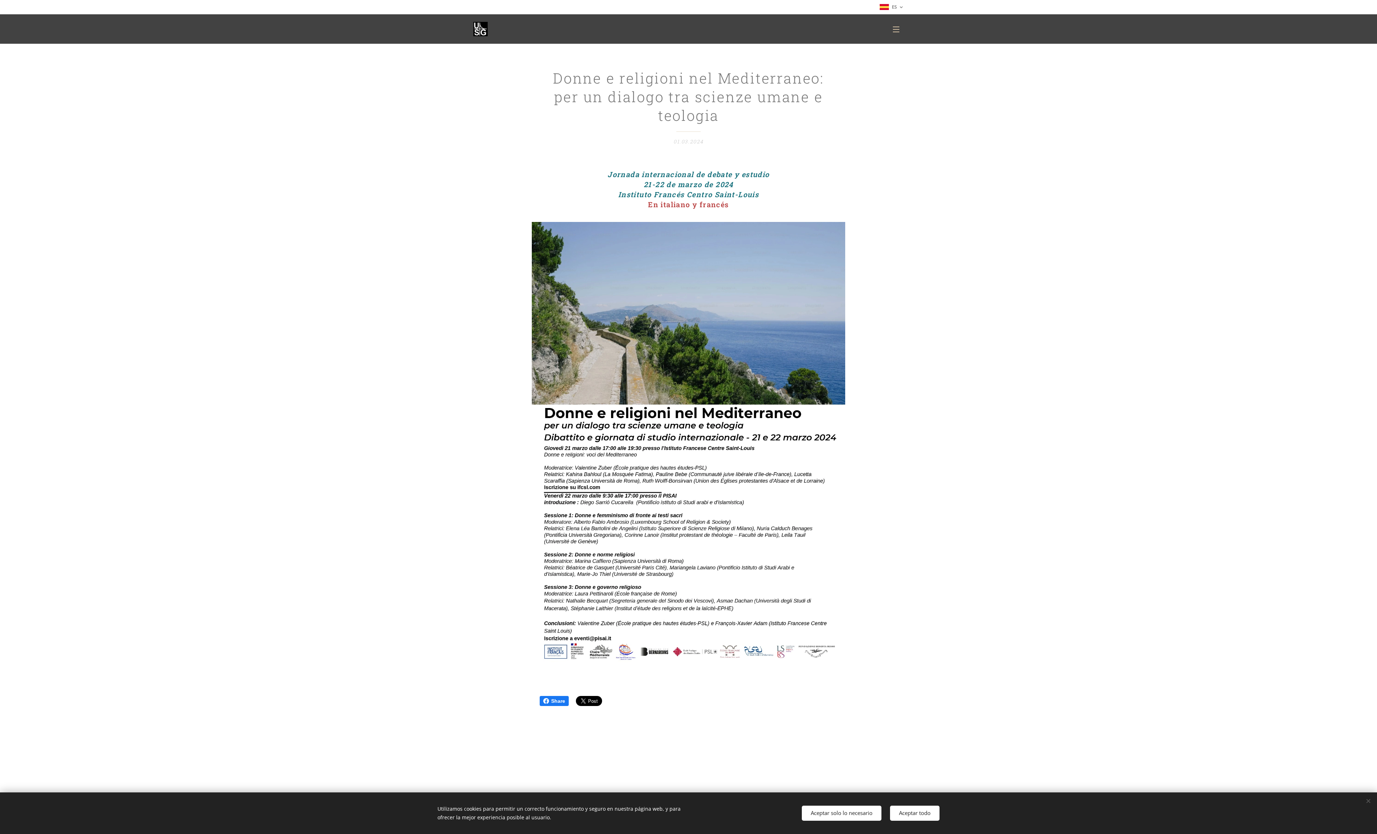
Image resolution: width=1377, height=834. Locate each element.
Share (558, 701)
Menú (898, 29)
